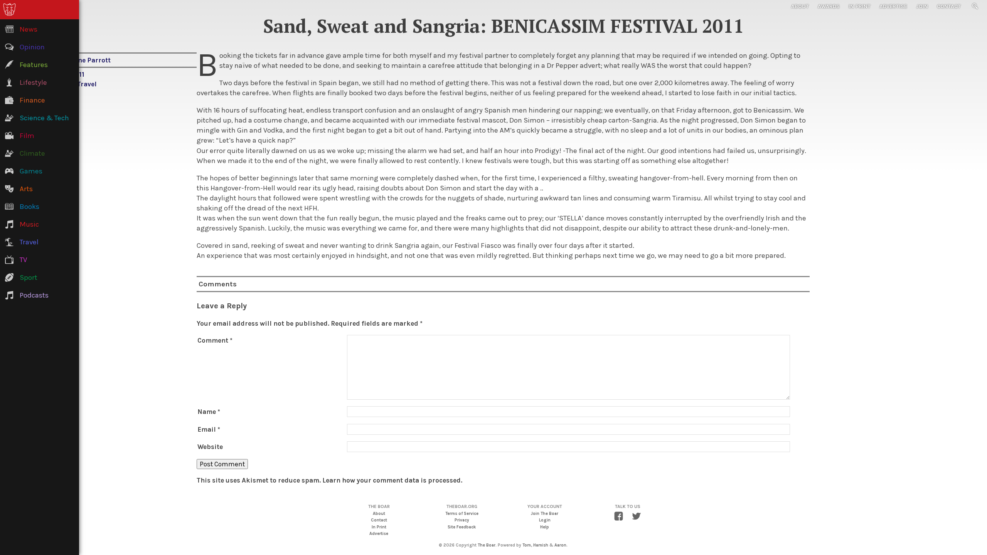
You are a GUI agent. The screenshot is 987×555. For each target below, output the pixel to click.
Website (210, 447)
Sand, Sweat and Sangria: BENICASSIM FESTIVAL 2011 (503, 25)
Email (208, 429)
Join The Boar (544, 513)
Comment (214, 340)
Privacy (462, 520)
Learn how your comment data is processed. (392, 480)
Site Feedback (462, 527)
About (800, 6)
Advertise (893, 6)
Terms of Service (461, 513)
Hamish (540, 545)
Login (545, 520)
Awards (829, 6)
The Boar (486, 545)
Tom (526, 545)
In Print (860, 6)
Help (544, 527)
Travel (87, 84)
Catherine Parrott (82, 60)
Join (922, 6)
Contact (949, 6)
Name (208, 411)
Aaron (560, 545)
